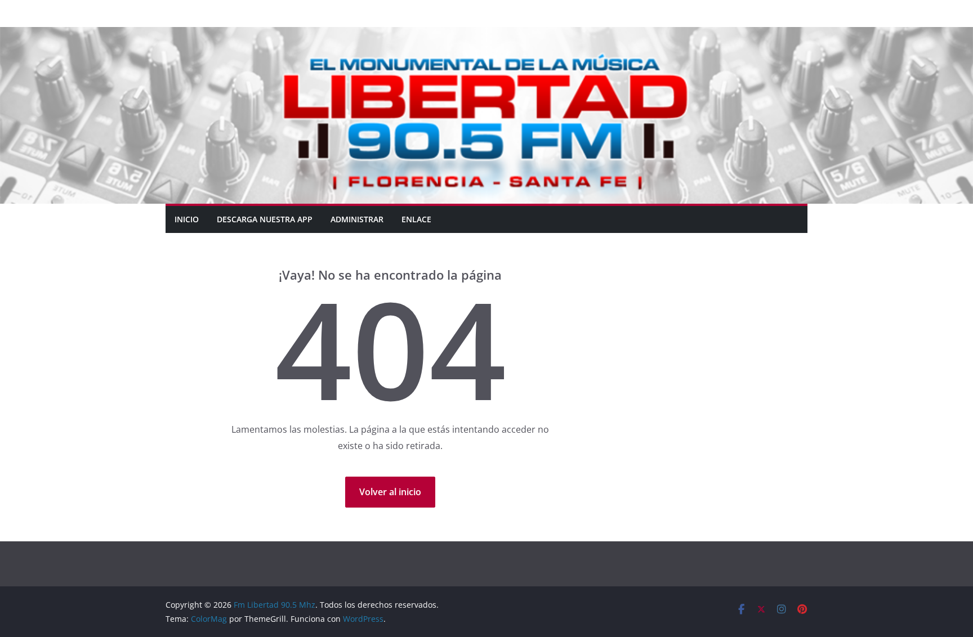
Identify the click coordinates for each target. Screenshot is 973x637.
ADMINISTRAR (357, 219)
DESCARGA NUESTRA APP (265, 219)
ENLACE (416, 219)
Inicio (187, 219)
